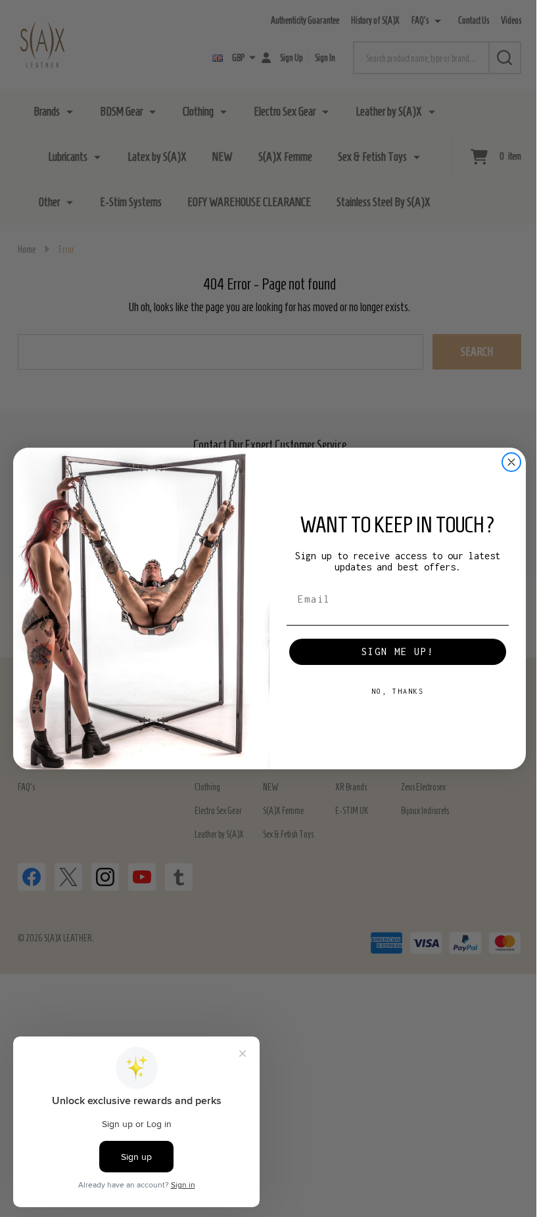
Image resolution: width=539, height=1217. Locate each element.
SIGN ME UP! (398, 651)
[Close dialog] (511, 462)
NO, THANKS (397, 691)
